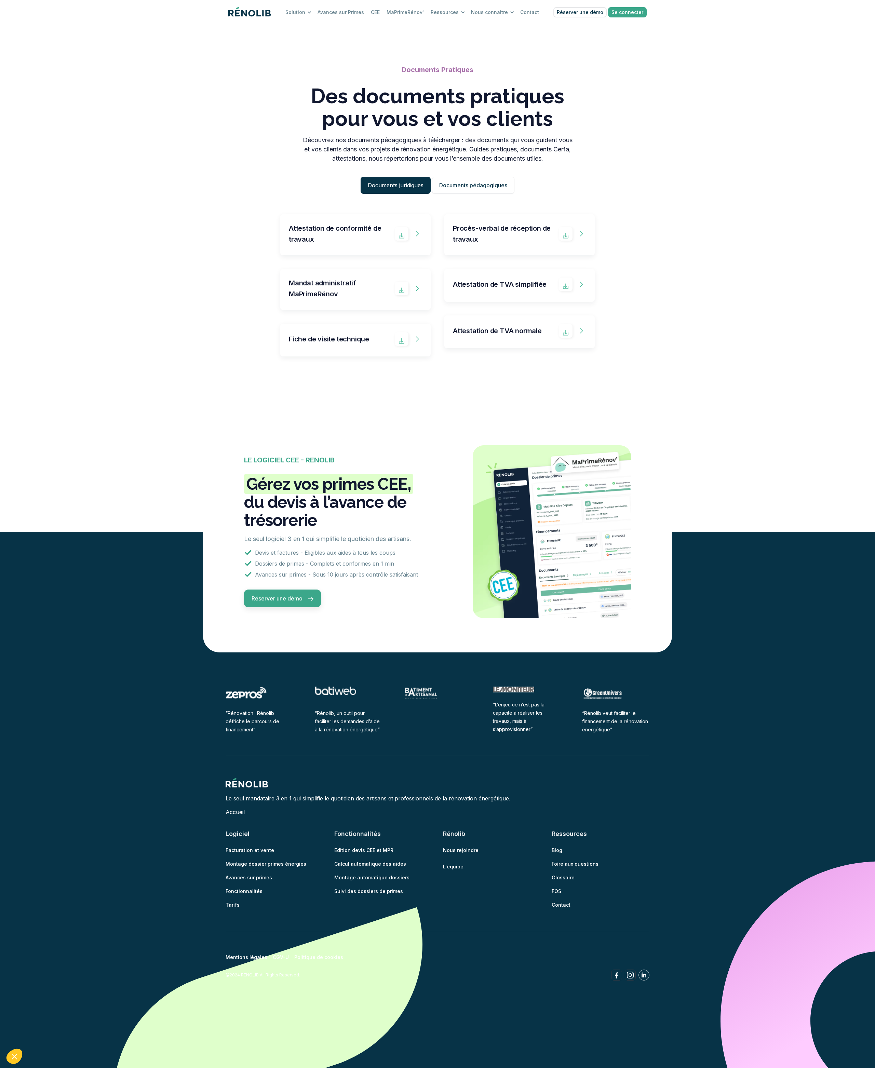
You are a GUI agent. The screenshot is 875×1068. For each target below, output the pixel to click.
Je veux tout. (126, 1033)
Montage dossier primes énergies (266, 864)
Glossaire (563, 877)
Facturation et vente (250, 850)
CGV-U (281, 957)
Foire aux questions (575, 864)
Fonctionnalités (244, 891)
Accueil (235, 812)
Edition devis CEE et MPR (363, 850)
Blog (557, 850)
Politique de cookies (318, 957)
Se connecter (627, 12)
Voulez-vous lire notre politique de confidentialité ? (75, 1010)
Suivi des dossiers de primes (368, 891)
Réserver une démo (580, 12)
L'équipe (453, 866)
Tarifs (233, 905)
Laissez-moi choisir (78, 1033)
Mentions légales (246, 957)
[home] (250, 12)
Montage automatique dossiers (371, 877)
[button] (14, 1056)
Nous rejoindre (461, 850)
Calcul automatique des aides (370, 864)
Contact (529, 12)
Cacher (31, 1033)
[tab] (396, 185)
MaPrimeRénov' (405, 12)
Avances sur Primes (341, 12)
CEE (375, 12)
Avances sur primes (249, 877)
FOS (556, 891)
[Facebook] (616, 975)
